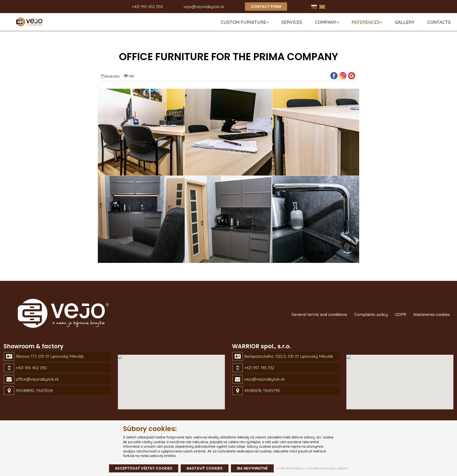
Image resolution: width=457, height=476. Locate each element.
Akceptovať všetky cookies (143, 468)
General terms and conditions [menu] (319, 314)
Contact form (266, 6)
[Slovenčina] (314, 6)
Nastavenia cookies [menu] (431, 314)
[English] (322, 6)
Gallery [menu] (404, 22)
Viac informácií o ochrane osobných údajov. (313, 468)
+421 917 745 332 (259, 367)
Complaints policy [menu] (371, 314)
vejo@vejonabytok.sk (204, 6)
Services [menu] (291, 22)
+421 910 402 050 (147, 6)
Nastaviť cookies (205, 468)
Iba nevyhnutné (252, 468)
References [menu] (366, 22)
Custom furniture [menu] (243, 22)
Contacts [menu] (439, 22)
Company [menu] (325, 22)
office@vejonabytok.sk (37, 379)
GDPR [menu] (400, 314)
